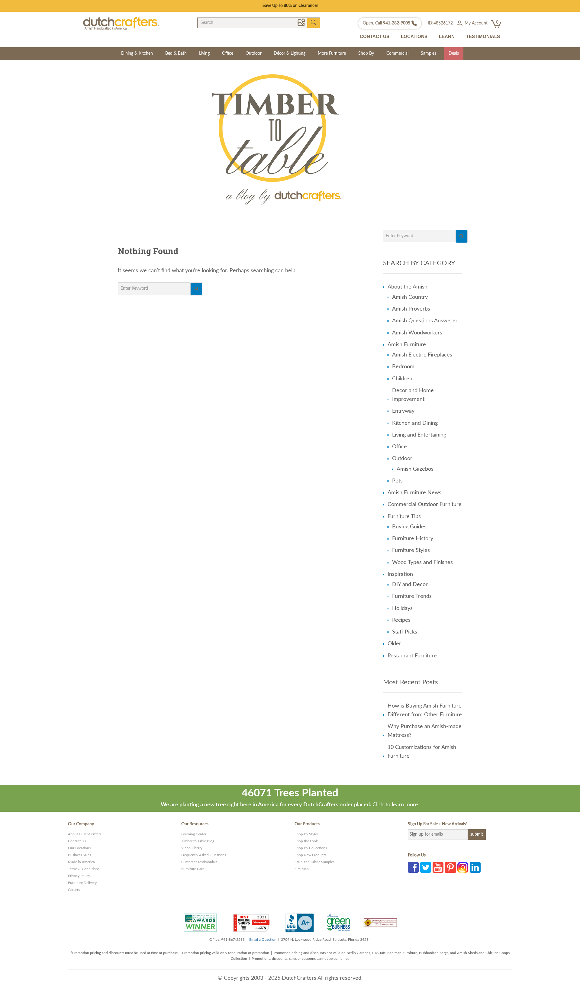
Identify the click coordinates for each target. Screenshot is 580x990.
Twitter (425, 867)
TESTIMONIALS (483, 36)
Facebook (413, 867)
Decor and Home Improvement (413, 395)
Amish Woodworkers (417, 333)
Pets (397, 481)
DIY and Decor (410, 584)
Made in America (81, 862)
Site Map (302, 869)
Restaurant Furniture (412, 656)
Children (402, 379)
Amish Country (410, 297)
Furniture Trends (412, 596)
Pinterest (450, 867)
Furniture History (412, 538)
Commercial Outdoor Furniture (425, 504)
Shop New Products (310, 855)
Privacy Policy (79, 876)
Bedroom (403, 366)
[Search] (196, 288)
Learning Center (193, 834)
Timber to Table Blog (197, 841)
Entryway (403, 411)
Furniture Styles (411, 550)
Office (227, 53)
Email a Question (262, 939)
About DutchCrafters (84, 834)
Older (394, 644)
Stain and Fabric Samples (314, 862)
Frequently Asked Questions (203, 855)
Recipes (401, 620)
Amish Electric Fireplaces (422, 355)
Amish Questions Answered (425, 321)
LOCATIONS (414, 36)
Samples (428, 53)
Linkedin (475, 867)
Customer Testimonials (199, 862)
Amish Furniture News (414, 492)
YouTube (438, 867)
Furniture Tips (404, 516)
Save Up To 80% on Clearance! (290, 6)
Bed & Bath (176, 53)
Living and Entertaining (419, 435)
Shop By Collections (311, 848)
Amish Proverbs (411, 309)
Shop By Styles (306, 834)
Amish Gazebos (415, 469)
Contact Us (77, 841)
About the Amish (407, 287)
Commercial (397, 53)
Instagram (462, 867)
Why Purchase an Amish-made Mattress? (425, 731)
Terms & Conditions (83, 869)
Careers (74, 890)
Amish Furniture (407, 344)
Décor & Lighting (289, 53)
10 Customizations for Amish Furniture (422, 752)
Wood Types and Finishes (422, 562)
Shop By (366, 53)
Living (204, 53)
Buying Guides (409, 527)
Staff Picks (404, 632)
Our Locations (79, 848)
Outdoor (254, 53)
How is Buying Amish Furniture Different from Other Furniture (425, 710)
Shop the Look (306, 841)
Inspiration (400, 574)
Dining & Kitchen (137, 53)
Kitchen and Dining (415, 423)
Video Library (191, 848)
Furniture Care (192, 869)
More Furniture (332, 53)
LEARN (447, 36)
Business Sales (79, 855)
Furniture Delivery (82, 883)
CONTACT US (374, 36)
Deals (454, 53)
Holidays (402, 608)
